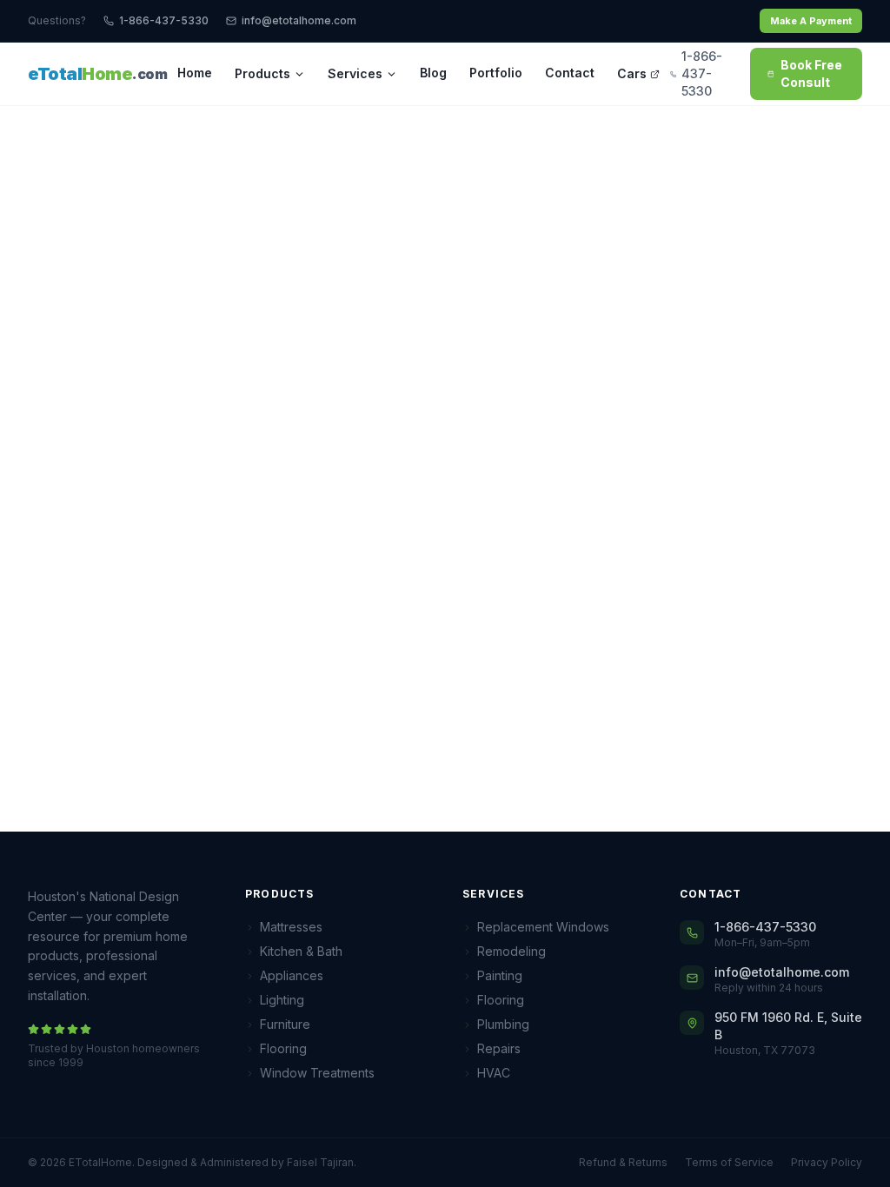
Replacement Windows (543, 926)
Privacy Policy (826, 1162)
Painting (499, 975)
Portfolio (495, 72)
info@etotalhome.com (299, 20)
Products (262, 73)
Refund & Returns (623, 1162)
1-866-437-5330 (164, 20)
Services (355, 73)
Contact (569, 72)
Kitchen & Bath (301, 951)
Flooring (283, 1048)
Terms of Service (729, 1162)
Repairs (499, 1048)
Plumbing (503, 1024)
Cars (632, 73)
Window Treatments (317, 1072)
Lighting (282, 999)
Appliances (291, 975)
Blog (433, 72)
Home (194, 72)
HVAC (493, 1072)
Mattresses (291, 926)
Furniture (285, 1024)
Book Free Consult (811, 73)
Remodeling (511, 951)
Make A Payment (811, 21)
